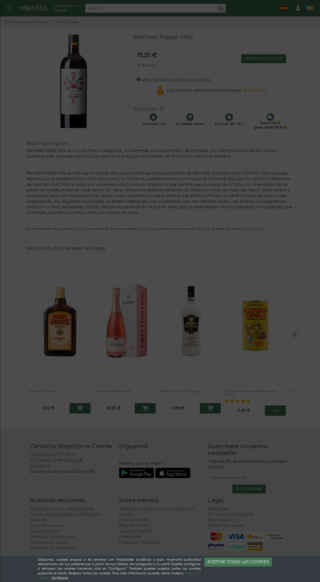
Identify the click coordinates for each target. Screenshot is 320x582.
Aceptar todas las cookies (238, 562)
